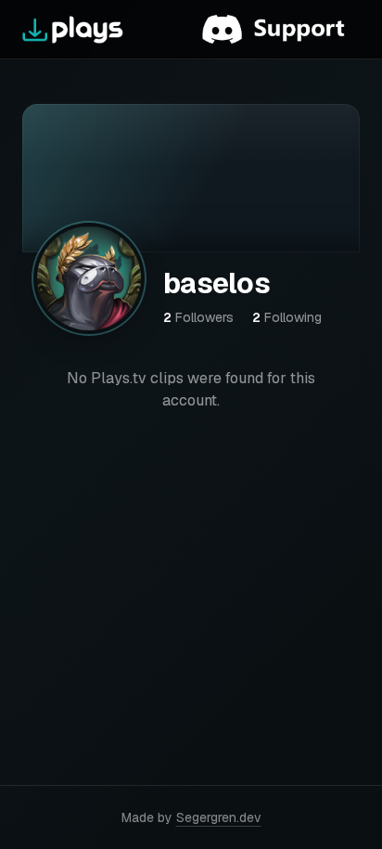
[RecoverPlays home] (73, 30)
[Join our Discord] (281, 30)
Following (287, 317)
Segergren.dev (218, 817)
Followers (198, 317)
